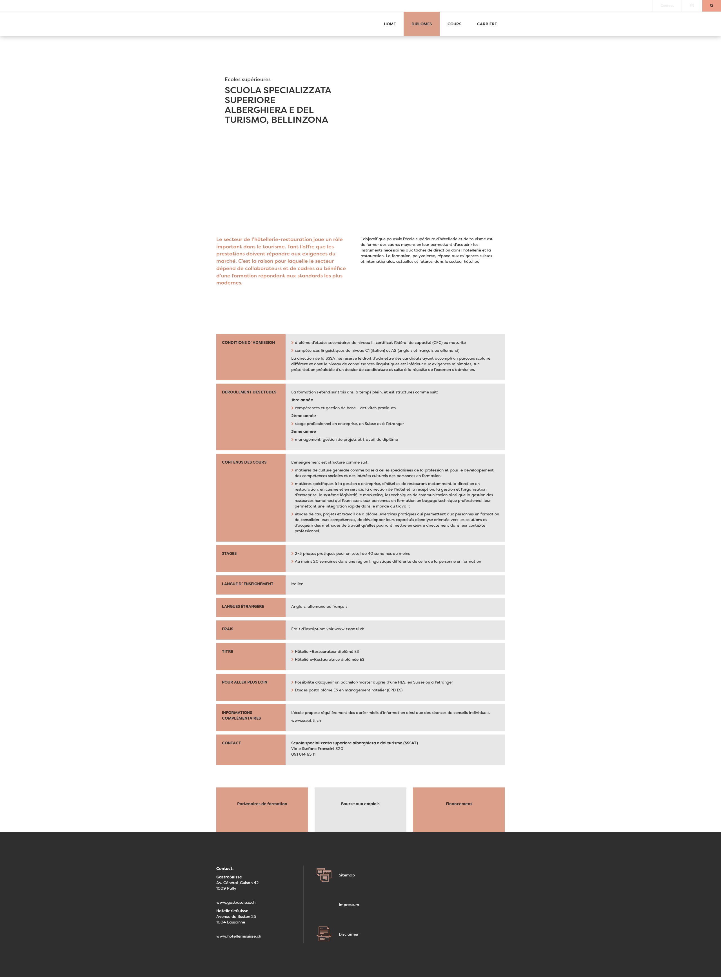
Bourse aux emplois (360, 803)
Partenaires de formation (262, 803)
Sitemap (347, 875)
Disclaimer (349, 934)
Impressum (349, 904)
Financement (459, 803)
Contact (667, 5)
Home (390, 23)
